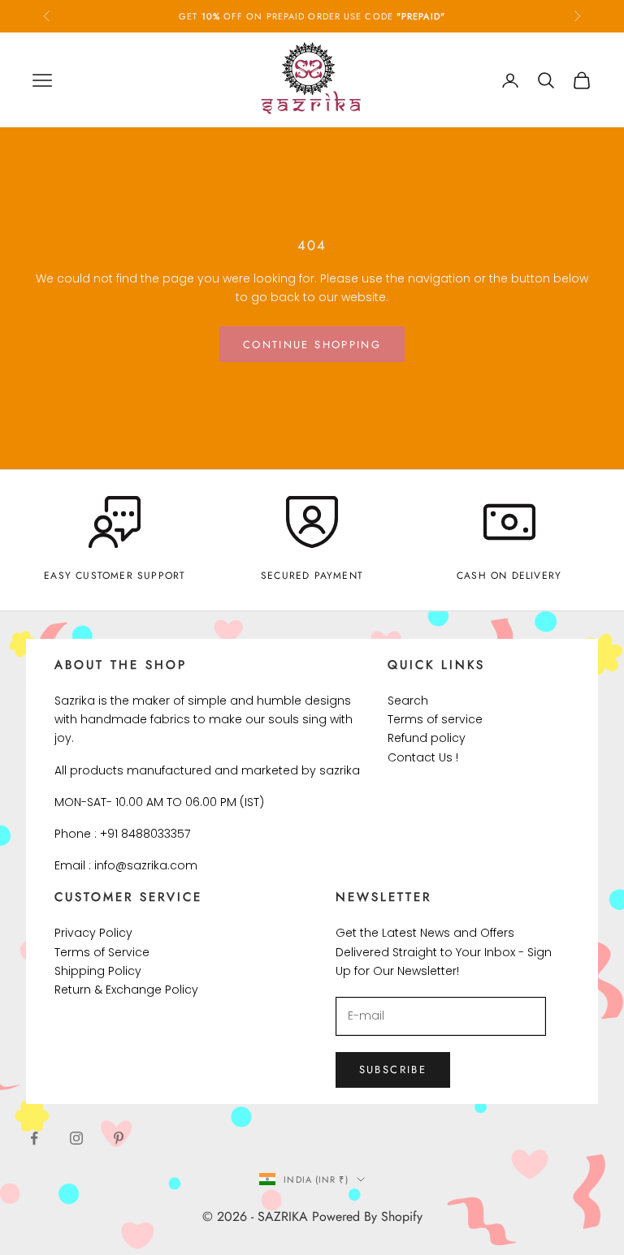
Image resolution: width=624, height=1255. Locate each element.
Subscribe (393, 1069)
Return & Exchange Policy (126, 989)
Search (408, 700)
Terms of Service (102, 952)
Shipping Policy (97, 971)
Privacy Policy (93, 933)
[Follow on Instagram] (76, 1138)
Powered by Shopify (367, 1216)
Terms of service (435, 719)
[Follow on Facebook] (34, 1138)
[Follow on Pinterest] (118, 1138)
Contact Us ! (423, 757)
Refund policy (427, 738)
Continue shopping (312, 344)
